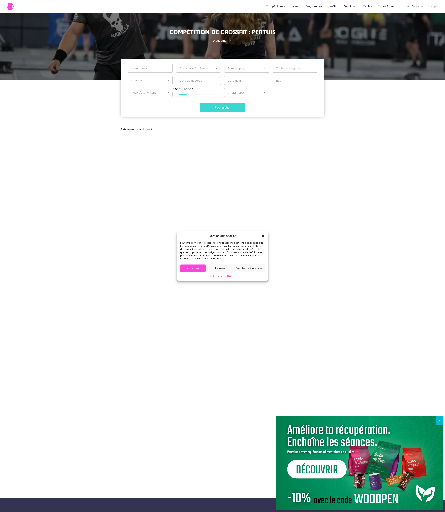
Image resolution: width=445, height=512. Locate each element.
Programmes (314, 6)
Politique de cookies (220, 276)
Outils (366, 6)
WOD (333, 6)
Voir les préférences (249, 268)
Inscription (434, 6)
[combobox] (198, 68)
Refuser (220, 268)
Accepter (193, 268)
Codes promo (386, 6)
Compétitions (274, 6)
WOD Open (220, 41)
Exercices (349, 6)
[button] (263, 236)
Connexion (417, 6)
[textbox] (198, 68)
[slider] (177, 94)
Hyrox (294, 6)
